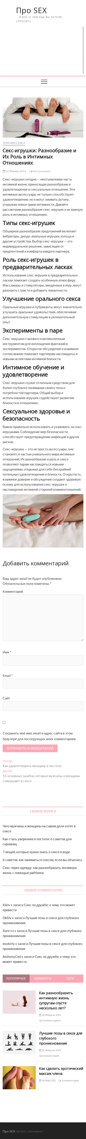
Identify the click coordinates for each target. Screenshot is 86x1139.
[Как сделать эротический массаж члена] (19, 1068)
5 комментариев (51, 1020)
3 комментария (70, 1080)
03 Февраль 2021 (51, 1014)
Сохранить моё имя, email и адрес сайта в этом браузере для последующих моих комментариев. (39, 736)
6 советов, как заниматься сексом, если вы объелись (42, 860)
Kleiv (6, 905)
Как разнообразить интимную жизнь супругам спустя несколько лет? (56, 1000)
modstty (9, 944)
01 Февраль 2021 (51, 1050)
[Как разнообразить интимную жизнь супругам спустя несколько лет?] (19, 993)
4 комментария (50, 1055)
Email (8, 675)
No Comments (41, 171)
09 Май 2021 (48, 1080)
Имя (7, 652)
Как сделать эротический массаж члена (61, 1071)
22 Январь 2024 (15, 171)
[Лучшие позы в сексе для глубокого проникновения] (19, 1033)
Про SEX (31, 10)
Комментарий (13, 591)
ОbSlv (7, 918)
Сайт (6, 698)
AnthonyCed (12, 957)
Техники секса (14, 143)
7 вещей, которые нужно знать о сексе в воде (36, 852)
